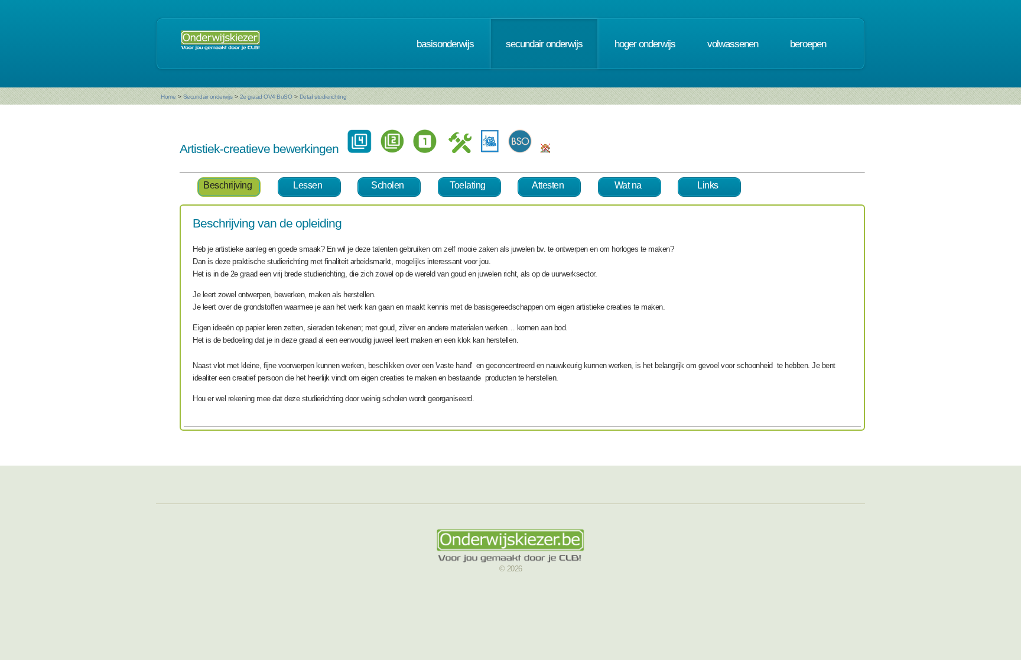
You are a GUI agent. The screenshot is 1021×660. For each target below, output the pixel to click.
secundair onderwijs (544, 44)
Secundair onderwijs (208, 96)
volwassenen (732, 44)
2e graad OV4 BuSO (266, 96)
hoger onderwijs (644, 44)
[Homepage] (220, 43)
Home (168, 96)
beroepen (808, 44)
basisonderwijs (445, 44)
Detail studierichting (323, 96)
